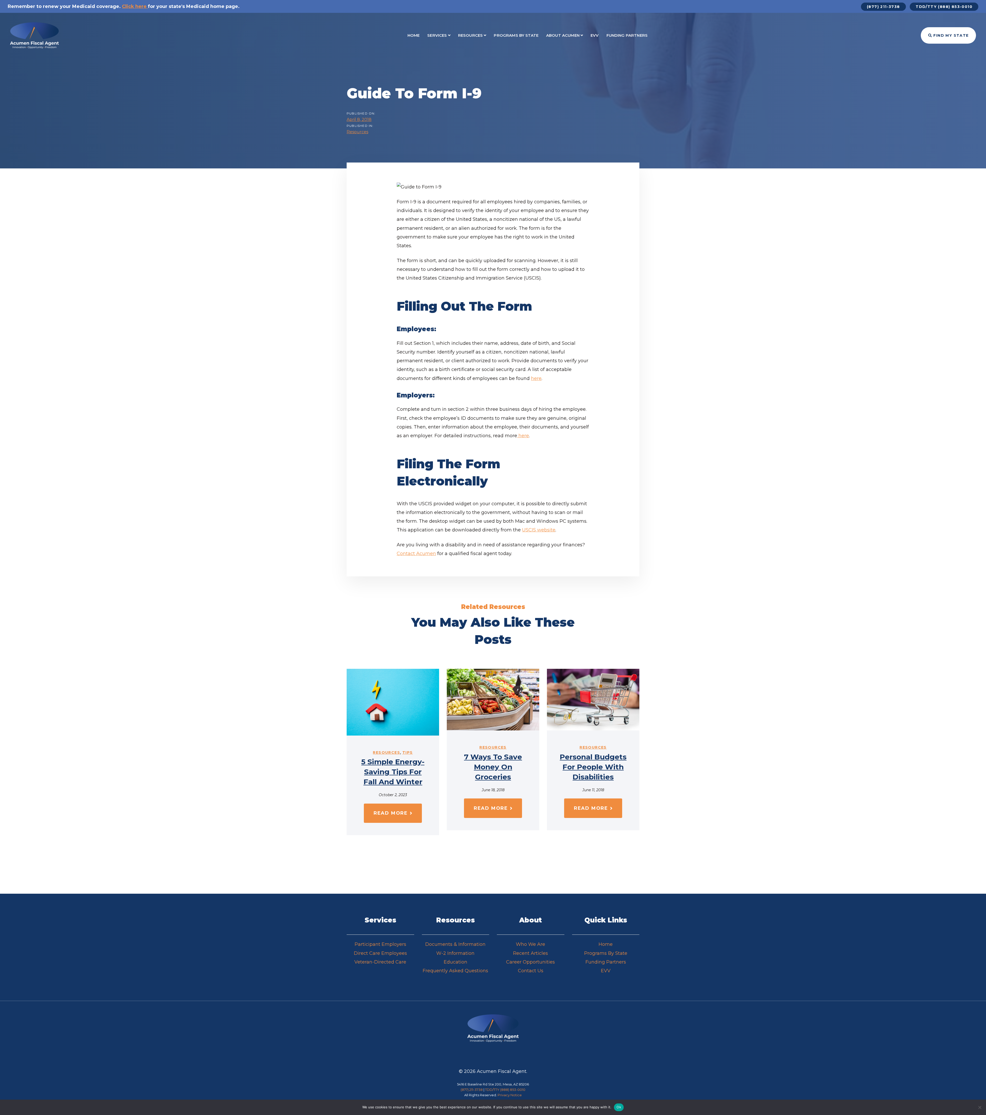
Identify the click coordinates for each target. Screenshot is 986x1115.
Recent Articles (530, 953)
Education (455, 962)
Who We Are (530, 944)
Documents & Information (455, 944)
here (536, 378)
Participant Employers (380, 944)
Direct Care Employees (380, 953)
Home (606, 944)
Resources (357, 131)
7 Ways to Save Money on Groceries (493, 766)
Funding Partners (605, 962)
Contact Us (530, 971)
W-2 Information (455, 953)
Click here (134, 6)
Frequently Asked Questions (455, 971)
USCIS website (538, 530)
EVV (606, 971)
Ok (619, 1107)
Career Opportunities (530, 962)
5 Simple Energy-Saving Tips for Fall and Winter (392, 771)
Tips (407, 752)
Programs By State (605, 953)
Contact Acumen (416, 553)
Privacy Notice (510, 1095)
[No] (979, 1107)
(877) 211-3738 (472, 1090)
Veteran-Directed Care (380, 962)
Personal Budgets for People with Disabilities (593, 766)
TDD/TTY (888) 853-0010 (505, 1090)
